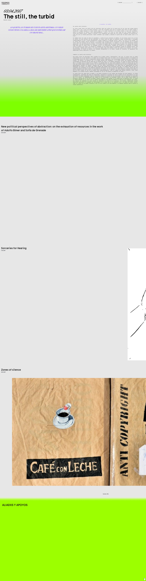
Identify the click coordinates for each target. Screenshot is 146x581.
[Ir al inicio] (5, 3)
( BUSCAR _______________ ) (124, 2)
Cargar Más (106, 493)
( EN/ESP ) (140, 2)
